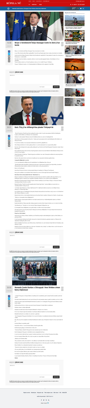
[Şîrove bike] (9, 61)
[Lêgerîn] (83, 8)
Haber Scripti (44, 403)
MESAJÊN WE (39, 1)
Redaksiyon (33, 392)
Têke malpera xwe (48, 392)
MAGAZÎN (64, 392)
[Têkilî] (81, 8)
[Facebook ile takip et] (41, 400)
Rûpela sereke (26, 392)
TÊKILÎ (33, 1)
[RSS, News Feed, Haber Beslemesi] (46, 400)
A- (62, 45)
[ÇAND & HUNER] (30, 5)
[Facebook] (9, 51)
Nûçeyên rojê (40, 392)
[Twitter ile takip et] (44, 400)
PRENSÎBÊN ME (46, 1)
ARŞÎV (30, 1)
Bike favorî (56, 392)
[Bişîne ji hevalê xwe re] (9, 56)
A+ (62, 43)
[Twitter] (9, 54)
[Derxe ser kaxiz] (9, 59)
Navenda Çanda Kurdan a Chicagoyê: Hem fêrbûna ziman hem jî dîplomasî (29, 8)
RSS (60, 392)
